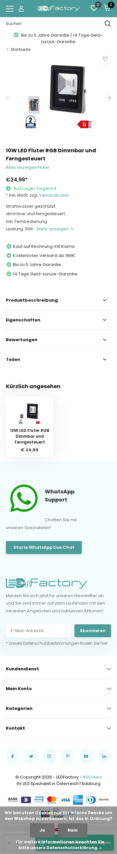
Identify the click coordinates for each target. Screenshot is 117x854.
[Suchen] (108, 23)
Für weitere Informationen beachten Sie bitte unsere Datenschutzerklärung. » (60, 844)
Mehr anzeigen (53, 229)
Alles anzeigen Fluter (27, 167)
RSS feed (92, 777)
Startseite (21, 49)
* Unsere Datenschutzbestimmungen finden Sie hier (57, 643)
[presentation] (8, 98)
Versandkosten (54, 195)
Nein (73, 830)
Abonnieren (93, 631)
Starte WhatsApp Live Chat (43, 547)
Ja (42, 830)
